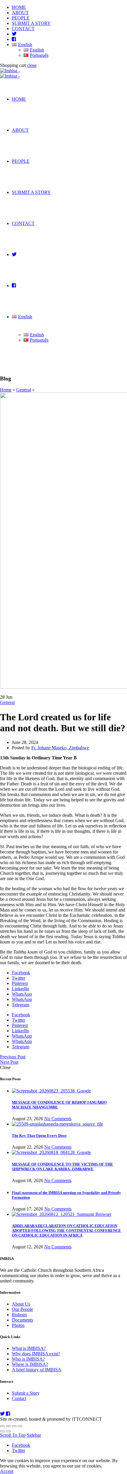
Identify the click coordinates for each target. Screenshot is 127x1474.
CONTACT (23, 28)
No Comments (57, 1118)
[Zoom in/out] (20, 1426)
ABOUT (20, 12)
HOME (19, 7)
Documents (22, 1319)
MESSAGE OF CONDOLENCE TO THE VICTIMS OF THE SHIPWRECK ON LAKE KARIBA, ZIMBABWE (62, 1166)
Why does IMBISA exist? (36, 1353)
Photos (18, 1325)
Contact (19, 1398)
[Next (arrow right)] (8, 1431)
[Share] (8, 1426)
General (23, 389)
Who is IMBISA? (28, 1359)
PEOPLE (21, 17)
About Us (21, 1303)
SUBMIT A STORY (31, 23)
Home (6, 389)
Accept (6, 1471)
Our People (22, 1309)
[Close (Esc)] (2, 1426)
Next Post (9, 1062)
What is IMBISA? (29, 1348)
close (32, 65)
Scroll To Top (13, 1435)
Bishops (19, 1314)
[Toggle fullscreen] (14, 1426)
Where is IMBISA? (30, 1364)
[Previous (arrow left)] (2, 1431)
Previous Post (12, 1056)
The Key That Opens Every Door (39, 1135)
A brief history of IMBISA (36, 1369)
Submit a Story (26, 1393)
